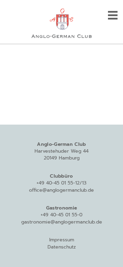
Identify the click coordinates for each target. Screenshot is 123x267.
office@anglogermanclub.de (61, 190)
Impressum (61, 239)
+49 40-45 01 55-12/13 (61, 183)
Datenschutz (61, 247)
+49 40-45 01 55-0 (61, 214)
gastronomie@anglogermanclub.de (61, 222)
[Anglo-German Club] (61, 21)
